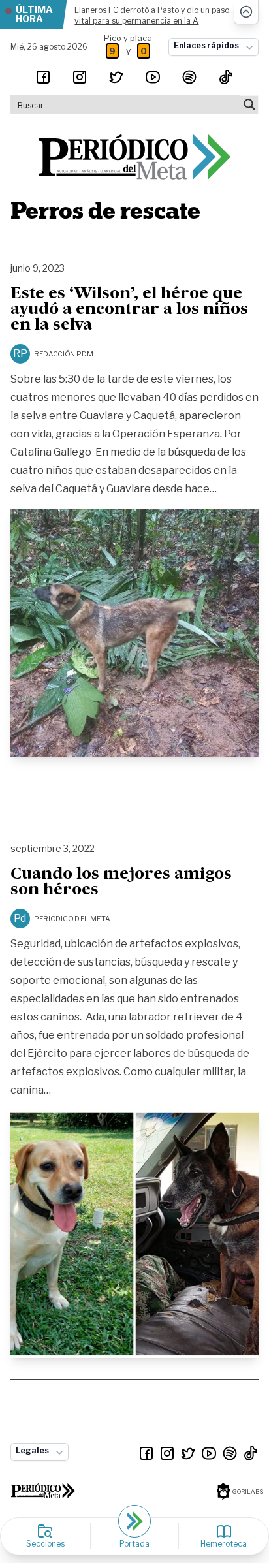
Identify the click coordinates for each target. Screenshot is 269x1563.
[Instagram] (79, 77)
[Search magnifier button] (249, 104)
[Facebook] (43, 77)
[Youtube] (153, 77)
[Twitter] (116, 77)
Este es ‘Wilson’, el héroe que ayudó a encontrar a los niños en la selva (129, 310)
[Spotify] (189, 77)
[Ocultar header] (246, 12)
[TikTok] (226, 77)
